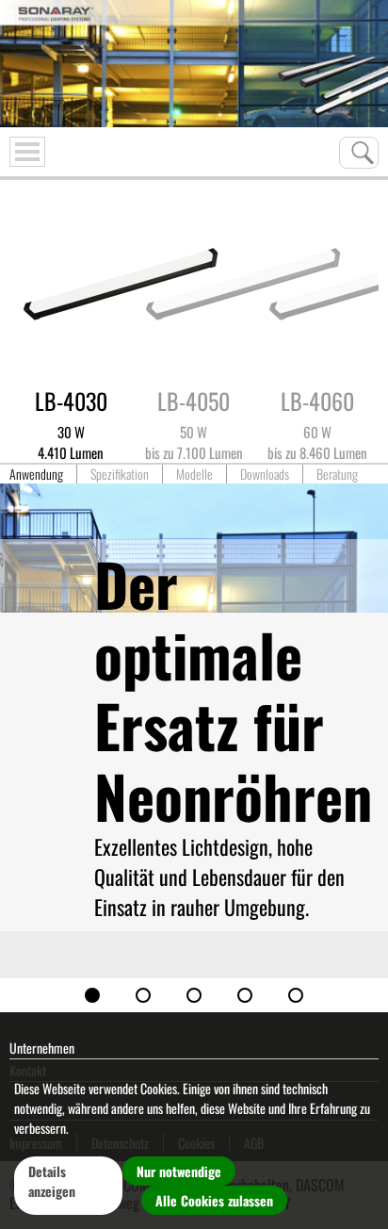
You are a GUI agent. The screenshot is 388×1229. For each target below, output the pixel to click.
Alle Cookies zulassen (214, 1200)
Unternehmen (41, 1047)
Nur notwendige (179, 1171)
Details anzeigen (51, 1181)
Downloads (264, 474)
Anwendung (36, 474)
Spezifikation (119, 474)
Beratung (337, 474)
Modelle (194, 474)
